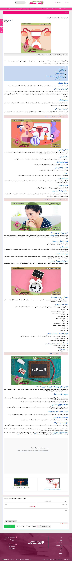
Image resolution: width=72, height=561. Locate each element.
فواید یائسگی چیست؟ (59, 73)
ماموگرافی (55, 434)
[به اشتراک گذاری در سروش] (6, 20)
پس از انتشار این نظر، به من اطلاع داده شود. (25, 526)
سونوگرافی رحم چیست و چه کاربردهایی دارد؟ (53, 199)
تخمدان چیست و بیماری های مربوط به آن (52, 489)
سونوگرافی (60, 434)
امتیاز (66, 501)
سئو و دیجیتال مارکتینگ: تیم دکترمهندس (22, 559)
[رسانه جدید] (36, 38)
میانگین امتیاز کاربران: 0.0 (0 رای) (18, 498)
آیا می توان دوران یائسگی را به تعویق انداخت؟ (55, 76)
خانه (61, 537)
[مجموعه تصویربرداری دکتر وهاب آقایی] (36, 3)
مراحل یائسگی (61, 69)
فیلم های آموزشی (59, 545)
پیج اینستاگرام (36, 434)
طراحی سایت (12, 559)
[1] (45, 501)
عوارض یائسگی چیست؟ (59, 72)
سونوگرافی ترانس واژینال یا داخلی (55, 353)
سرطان (61, 551)
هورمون (62, 77)
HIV (60, 349)
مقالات (61, 540)
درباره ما (60, 548)
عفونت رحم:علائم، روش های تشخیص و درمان (21, 487)
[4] (49, 501)
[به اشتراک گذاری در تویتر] (10, 20)
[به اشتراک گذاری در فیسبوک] (12, 20)
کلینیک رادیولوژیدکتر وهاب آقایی (60, 432)
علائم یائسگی (61, 70)
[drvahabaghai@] (2, 21)
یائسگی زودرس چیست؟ (59, 74)
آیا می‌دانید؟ (60, 543)
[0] (5, 498)
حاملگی (60, 556)
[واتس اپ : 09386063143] (2, 25)
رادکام (8, 559)
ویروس (63, 349)
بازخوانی (37, 526)
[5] (50, 501)
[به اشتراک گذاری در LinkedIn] (8, 20)
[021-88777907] (2, 28)
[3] (47, 501)
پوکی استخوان (53, 235)
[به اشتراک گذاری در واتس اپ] (5, 20)
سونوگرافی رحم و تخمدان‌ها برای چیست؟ (53, 116)
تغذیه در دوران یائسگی (59, 79)
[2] (46, 501)
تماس (19, 434)
